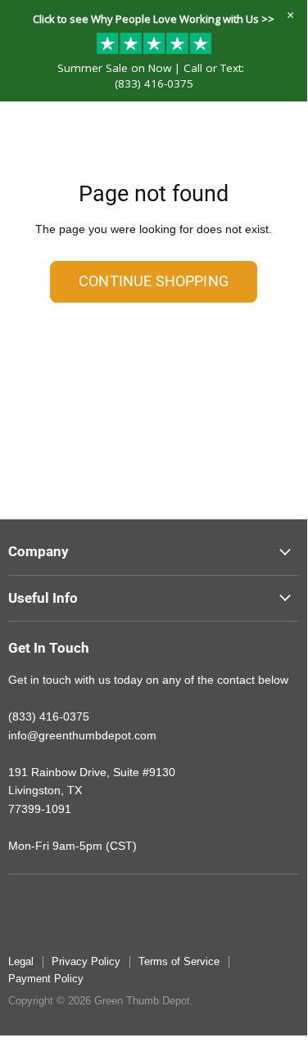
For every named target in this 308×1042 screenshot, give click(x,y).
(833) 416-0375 (154, 83)
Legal (21, 961)
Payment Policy (46, 978)
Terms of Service (179, 961)
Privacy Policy (86, 961)
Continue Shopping (154, 281)
